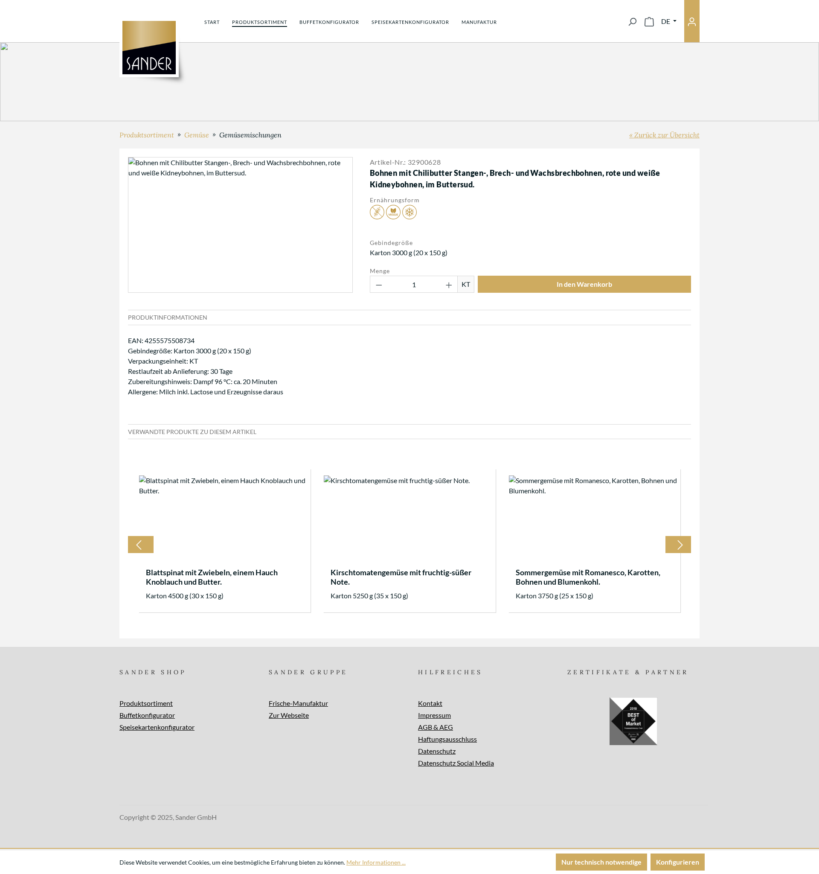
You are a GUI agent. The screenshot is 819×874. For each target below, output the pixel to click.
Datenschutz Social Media (456, 763)
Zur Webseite (289, 715)
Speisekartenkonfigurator (157, 727)
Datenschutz (437, 751)
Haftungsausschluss (447, 739)
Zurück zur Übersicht (667, 135)
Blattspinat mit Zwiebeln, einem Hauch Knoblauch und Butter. (212, 577)
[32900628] (240, 224)
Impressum (434, 715)
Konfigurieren (677, 862)
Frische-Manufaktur (298, 703)
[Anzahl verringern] (379, 284)
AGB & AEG (435, 727)
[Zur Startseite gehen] (149, 47)
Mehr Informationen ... (376, 862)
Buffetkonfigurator (147, 715)
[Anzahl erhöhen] (449, 284)
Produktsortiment (146, 703)
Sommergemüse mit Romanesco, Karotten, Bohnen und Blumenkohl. (588, 577)
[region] (240, 224)
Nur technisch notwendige (601, 862)
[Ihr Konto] (692, 21)
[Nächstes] (680, 544)
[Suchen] (632, 21)
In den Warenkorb (584, 284)
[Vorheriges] (139, 544)
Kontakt (430, 703)
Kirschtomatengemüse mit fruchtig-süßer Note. (401, 577)
